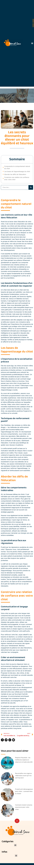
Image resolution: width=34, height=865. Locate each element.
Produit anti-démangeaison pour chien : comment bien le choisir (24, 791)
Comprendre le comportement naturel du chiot (17, 167)
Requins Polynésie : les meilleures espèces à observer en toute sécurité (23, 760)
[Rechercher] (31, 187)
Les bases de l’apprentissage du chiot (17, 171)
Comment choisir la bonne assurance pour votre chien (23, 807)
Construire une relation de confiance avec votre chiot (16, 178)
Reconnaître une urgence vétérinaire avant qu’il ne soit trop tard (23, 775)
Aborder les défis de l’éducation (15, 174)
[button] (32, 43)
